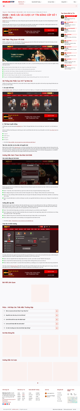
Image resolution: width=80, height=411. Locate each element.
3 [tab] (40, 383)
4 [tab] (42, 383)
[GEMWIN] (62, 29)
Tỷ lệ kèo (59, 392)
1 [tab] (37, 383)
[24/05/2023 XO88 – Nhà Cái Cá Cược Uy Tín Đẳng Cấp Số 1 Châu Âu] (40, 293)
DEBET (19, 399)
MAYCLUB (38, 399)
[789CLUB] (62, 23)
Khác (75, 1)
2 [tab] (39, 383)
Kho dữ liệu (59, 400)
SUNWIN (37, 393)
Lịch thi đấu (59, 394)
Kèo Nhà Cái (19, 126)
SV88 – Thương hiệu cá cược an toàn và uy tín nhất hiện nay (20, 220)
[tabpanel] (14, 371)
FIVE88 (19, 398)
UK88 (19, 393)
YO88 (37, 396)
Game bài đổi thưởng (36, 1)
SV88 (23, 393)
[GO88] (62, 17)
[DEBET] (62, 60)
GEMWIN (30, 398)
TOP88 (30, 396)
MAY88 (19, 396)
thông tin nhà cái (14, 265)
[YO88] (62, 54)
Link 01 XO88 (51, 30)
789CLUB (38, 394)
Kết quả (58, 396)
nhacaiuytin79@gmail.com (51, 396)
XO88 (23, 394)
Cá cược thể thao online (7, 89)
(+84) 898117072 (50, 393)
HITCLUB (30, 394)
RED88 (19, 394)
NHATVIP (38, 398)
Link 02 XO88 (51, 33)
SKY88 (23, 398)
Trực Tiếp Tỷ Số (53, 130)
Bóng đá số (64, 1)
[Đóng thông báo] (76, 6)
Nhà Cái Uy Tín (21, 1)
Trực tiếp (59, 398)
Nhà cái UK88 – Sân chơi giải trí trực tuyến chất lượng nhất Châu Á (21, 142)
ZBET (23, 399)
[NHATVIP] (62, 41)
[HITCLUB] (62, 47)
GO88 (30, 393)
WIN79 (30, 399)
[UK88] (62, 66)
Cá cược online (51, 1)
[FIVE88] (62, 35)
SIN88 (23, 396)
